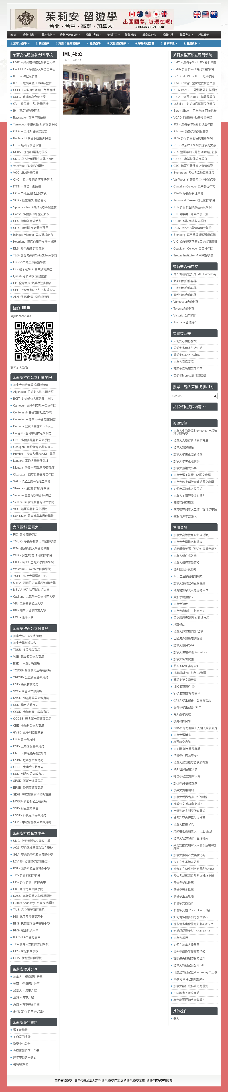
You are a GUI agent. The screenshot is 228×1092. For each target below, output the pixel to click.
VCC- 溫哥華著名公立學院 (30, 509)
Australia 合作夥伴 (185, 322)
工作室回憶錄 (22, 1036)
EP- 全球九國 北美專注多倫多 (32, 283)
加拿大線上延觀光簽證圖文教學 (193, 482)
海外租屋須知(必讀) (185, 769)
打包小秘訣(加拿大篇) (187, 776)
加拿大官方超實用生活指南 (190, 838)
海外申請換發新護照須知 (189, 951)
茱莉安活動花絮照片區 (187, 368)
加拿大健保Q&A (183, 645)
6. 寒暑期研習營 (144, 43)
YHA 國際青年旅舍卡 (186, 693)
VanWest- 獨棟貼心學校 (28, 165)
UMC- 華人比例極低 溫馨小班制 (33, 159)
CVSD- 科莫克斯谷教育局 (29, 815)
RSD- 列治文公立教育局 (28, 774)
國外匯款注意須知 (185, 569)
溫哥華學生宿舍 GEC (187, 707)
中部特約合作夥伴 (185, 288)
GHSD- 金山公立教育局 (28, 767)
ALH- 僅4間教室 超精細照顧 (31, 296)
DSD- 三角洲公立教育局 (28, 746)
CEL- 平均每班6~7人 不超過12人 (34, 290)
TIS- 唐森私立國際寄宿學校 (31, 944)
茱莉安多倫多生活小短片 (29, 1011)
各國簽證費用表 (183, 502)
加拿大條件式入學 (185, 555)
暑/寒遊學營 (20, 1064)
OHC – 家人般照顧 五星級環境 (33, 179)
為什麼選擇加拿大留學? (188, 999)
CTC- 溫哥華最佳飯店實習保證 (193, 165)
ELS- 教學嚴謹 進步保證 (29, 248)
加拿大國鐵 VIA (183, 824)
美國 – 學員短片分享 (26, 983)
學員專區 (186, 34)
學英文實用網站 (183, 790)
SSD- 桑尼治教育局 (25, 705)
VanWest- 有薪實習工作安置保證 (194, 179)
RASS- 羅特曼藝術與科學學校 (32, 896)
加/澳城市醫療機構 (185, 783)
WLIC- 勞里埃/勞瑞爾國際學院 (32, 555)
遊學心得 (168, 34)
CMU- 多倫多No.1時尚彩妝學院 (193, 69)
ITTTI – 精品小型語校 (27, 186)
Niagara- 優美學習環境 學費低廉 (34, 467)
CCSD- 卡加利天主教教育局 (31, 711)
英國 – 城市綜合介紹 (26, 1004)
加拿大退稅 (180, 604)
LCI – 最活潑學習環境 (27, 145)
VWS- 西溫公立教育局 (27, 691)
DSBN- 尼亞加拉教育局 (28, 760)
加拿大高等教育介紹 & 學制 (191, 535)
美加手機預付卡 (183, 597)
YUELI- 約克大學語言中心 (30, 576)
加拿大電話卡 (182, 735)
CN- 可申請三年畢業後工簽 (190, 214)
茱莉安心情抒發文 (185, 341)
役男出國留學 (182, 721)
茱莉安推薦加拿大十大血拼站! (192, 831)
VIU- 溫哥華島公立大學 (28, 603)
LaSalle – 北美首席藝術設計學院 (194, 103)
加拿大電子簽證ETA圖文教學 (192, 475)
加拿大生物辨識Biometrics (190, 652)
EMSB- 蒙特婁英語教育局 (30, 753)
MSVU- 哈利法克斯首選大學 (31, 589)
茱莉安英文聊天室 (185, 679)
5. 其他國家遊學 (118, 43)
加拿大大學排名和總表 (187, 542)
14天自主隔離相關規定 (188, 576)
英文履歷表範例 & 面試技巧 (191, 617)
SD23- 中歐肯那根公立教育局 (32, 822)
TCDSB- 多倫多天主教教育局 (32, 670)
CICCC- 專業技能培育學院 (190, 159)
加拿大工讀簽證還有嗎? (188, 495)
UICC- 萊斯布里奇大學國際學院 (33, 562)
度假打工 (113, 34)
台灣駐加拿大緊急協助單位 (190, 590)
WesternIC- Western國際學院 (32, 569)
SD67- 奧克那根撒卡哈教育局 (32, 794)
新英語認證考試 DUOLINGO (191, 931)
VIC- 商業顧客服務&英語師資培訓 (195, 241)
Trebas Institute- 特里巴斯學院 (193, 255)
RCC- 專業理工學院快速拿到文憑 (194, 145)
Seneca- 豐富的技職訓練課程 (32, 495)
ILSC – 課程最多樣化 (26, 76)
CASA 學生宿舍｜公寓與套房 (192, 700)
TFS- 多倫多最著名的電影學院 (193, 138)
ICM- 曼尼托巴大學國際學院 (31, 548)
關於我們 (48, 34)
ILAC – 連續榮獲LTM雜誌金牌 (32, 83)
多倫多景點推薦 (183, 882)
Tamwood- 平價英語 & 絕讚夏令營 (35, 124)
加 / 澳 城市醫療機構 (186, 748)
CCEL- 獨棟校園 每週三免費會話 (34, 90)
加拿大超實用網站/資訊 (188, 631)
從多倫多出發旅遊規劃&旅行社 (193, 924)
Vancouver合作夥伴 (186, 301)
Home (13, 34)
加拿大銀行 (180, 937)
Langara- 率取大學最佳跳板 (30, 460)
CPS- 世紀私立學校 (25, 951)
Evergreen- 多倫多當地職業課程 (193, 172)
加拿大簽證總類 (183, 447)
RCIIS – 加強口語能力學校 (30, 152)
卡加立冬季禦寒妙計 (186, 862)
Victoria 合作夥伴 (184, 315)
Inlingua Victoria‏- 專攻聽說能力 (33, 234)
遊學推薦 (130, 34)
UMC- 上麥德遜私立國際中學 (31, 840)
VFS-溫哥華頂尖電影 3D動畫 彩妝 (195, 152)
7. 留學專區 (169, 43)
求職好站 (179, 624)
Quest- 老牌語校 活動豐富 (30, 276)
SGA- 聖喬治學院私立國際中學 (33, 854)
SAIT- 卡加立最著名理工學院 (31, 481)
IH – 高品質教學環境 (26, 110)
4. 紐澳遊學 (94, 43)
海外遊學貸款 (182, 714)
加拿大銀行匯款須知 (186, 562)
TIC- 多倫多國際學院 (26, 875)
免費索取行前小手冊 (26, 1050)
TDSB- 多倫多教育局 (26, 649)
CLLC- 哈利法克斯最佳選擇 (30, 228)
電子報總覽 (20, 1030)
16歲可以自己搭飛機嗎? (188, 979)
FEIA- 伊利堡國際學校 (27, 958)
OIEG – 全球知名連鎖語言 (30, 131)
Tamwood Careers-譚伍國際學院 (194, 200)
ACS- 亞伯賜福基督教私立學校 (33, 847)
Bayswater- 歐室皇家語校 (29, 117)
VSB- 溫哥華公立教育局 (28, 656)
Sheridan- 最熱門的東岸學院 (31, 488)
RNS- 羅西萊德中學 (25, 930)
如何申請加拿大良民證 (187, 488)
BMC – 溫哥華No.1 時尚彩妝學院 (194, 62)
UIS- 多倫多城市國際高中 (29, 882)
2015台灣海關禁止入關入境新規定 (195, 728)
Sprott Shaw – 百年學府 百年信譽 (195, 110)
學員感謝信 (149, 34)
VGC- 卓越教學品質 (26, 172)
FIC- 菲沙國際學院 (25, 534)
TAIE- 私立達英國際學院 (29, 909)
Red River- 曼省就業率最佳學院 (33, 516)
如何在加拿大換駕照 (186, 944)
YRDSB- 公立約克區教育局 (30, 677)
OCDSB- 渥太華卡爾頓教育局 (32, 718)
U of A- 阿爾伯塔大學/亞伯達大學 (34, 582)
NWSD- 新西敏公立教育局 (30, 801)
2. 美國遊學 (42, 43)
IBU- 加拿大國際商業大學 (29, 610)
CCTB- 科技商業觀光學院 (189, 221)
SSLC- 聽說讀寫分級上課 (29, 97)
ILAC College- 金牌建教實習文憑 (194, 83)
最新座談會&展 (70, 34)
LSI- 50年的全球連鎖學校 (29, 262)
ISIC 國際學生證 (184, 686)
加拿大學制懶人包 (24, 643)
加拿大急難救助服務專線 (189, 583)
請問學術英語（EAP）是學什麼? (194, 548)
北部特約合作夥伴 (185, 281)
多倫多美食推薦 (183, 889)
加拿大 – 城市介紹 (25, 990)
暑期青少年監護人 (185, 516)
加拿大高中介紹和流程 (27, 636)
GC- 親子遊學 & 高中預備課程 (32, 269)
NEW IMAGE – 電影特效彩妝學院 (195, 90)
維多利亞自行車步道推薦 (189, 817)
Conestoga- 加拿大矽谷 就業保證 (34, 419)
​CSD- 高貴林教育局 (25, 684)
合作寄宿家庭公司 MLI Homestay (194, 274)
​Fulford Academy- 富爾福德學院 (33, 903)
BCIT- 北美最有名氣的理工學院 (33, 398)
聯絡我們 (203, 34)
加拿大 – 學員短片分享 (28, 976)
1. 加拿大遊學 (20, 43)
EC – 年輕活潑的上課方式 (30, 193)
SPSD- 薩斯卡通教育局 (28, 780)
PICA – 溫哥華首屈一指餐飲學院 (194, 97)
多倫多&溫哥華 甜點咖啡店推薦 (193, 875)
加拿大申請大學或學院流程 (30, 385)
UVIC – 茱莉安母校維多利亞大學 (34, 62)
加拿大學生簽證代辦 (186, 461)
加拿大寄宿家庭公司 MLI (189, 965)
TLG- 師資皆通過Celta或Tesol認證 (35, 255)
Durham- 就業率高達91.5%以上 (33, 426)
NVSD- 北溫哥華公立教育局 (31, 698)
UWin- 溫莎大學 (23, 617)
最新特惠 (29, 34)
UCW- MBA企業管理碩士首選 (192, 228)
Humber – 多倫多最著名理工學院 (34, 453)
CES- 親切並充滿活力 (27, 221)
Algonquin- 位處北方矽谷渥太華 (33, 391)
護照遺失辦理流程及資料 (189, 958)
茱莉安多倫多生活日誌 (187, 348)
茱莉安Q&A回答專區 (186, 355)
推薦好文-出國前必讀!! (187, 804)
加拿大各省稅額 (183, 659)
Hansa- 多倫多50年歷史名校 (31, 214)
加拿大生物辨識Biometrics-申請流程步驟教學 (195, 432)
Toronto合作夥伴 (184, 308)
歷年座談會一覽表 (24, 1057)
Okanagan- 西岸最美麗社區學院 (33, 474)
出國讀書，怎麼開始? (187, 993)
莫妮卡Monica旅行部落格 (189, 375)
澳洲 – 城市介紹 (23, 997)
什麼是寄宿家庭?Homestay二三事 (195, 972)
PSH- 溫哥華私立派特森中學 (31, 868)
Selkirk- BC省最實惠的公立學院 (33, 502)
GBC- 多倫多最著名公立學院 (31, 440)
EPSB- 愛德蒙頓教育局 (28, 787)
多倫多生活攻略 (183, 896)
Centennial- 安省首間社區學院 (32, 412)
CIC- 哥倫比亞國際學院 (28, 889)
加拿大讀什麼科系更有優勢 (190, 986)
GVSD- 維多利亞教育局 (28, 732)
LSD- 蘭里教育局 (24, 739)
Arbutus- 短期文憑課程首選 (190, 131)
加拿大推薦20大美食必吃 (189, 855)
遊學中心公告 (22, 1043)
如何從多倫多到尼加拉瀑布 (190, 917)
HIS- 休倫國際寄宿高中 (28, 916)
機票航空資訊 (182, 741)
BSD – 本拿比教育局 (26, 663)
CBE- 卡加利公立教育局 (28, 725)
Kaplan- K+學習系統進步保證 (32, 138)
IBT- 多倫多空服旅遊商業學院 (192, 207)
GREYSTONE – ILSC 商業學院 (193, 76)
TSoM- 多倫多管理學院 (188, 193)
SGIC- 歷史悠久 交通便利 (29, 200)
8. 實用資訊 (192, 43)
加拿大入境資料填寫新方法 (190, 440)
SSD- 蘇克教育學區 (25, 808)
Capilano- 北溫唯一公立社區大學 (34, 596)
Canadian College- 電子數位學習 (194, 186)
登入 (176, 1018)
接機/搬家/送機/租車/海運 (189, 673)
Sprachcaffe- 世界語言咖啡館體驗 (35, 207)
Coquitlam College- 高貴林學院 (193, 248)
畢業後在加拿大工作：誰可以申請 (195, 509)
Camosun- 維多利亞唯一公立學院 (34, 405)
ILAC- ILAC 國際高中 (26, 937)
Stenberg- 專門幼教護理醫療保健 (194, 234)
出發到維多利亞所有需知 (189, 810)
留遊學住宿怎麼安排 (186, 755)
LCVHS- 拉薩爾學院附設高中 (32, 861)
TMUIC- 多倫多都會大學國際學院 (34, 541)
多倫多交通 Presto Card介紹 (191, 910)
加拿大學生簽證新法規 (187, 454)
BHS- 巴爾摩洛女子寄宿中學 (31, 923)
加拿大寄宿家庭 (183, 361)
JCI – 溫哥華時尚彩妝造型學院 (193, 124)
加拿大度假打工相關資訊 (189, 610)
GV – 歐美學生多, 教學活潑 (31, 103)
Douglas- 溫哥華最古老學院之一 (33, 433)
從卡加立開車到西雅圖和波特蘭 (193, 868)
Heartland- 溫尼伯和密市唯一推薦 (34, 241)
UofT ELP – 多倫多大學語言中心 (34, 69)
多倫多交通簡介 (183, 903)
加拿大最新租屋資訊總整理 (190, 762)
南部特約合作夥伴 (185, 294)
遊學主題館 (93, 34)
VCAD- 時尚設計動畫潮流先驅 (192, 117)
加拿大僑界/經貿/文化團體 (190, 797)
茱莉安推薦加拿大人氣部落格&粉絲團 (194, 847)
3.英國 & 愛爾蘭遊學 (68, 43)
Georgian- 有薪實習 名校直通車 (33, 447)
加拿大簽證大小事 (185, 468)
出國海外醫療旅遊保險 (187, 638)
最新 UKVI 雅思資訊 (186, 666)
